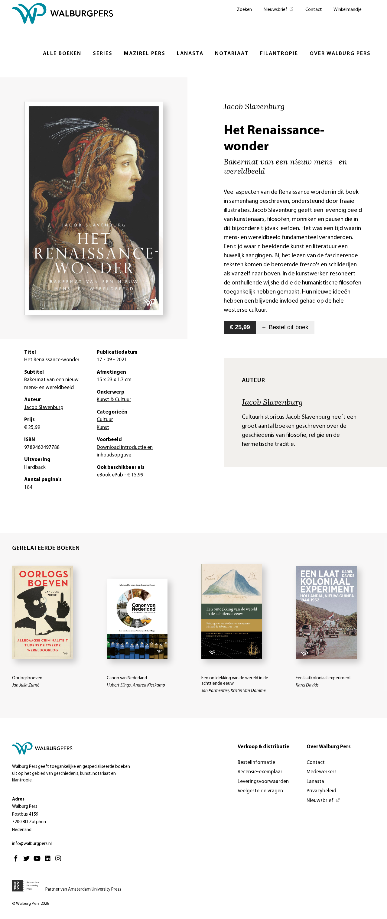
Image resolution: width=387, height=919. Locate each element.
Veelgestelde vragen (260, 791)
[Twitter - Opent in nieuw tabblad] (28, 861)
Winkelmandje (347, 9)
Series (102, 54)
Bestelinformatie (256, 762)
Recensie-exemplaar (260, 771)
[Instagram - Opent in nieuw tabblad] (59, 861)
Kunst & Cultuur (114, 399)
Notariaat (232, 54)
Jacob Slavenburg (272, 402)
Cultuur (105, 419)
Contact (313, 9)
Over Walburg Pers (340, 54)
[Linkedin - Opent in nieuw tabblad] (49, 861)
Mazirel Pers (144, 54)
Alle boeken (62, 54)
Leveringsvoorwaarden (263, 781)
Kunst (103, 427)
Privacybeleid (321, 791)
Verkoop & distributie (263, 746)
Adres (18, 799)
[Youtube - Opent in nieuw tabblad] (38, 861)
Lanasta (190, 54)
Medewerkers (322, 771)
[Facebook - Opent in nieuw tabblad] (17, 861)
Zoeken (244, 9)
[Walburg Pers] (62, 15)
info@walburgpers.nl (32, 844)
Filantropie (279, 54)
